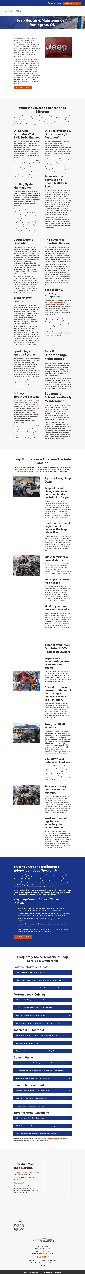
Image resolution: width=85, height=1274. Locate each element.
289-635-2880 (55, 3)
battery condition (33, 407)
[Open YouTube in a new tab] (47, 1257)
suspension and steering (57, 302)
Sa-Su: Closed (18, 1231)
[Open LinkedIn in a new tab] (43, 1257)
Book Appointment (23, 87)
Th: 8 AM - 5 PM (18, 1228)
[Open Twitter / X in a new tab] (45, 1257)
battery (47, 806)
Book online (19, 1183)
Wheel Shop (52, 1260)
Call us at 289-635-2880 (24, 1172)
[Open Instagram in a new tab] (40, 1257)
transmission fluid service (53, 200)
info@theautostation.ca (45, 1253)
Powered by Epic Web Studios (52, 1272)
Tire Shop (43, 1260)
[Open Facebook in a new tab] (38, 1257)
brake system (20, 313)
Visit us (17, 1177)
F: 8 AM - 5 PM (18, 1229)
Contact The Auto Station (50, 1138)
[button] (42, 972)
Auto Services (33, 1260)
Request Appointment (72, 3)
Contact (42, 1265)
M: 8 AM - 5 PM (18, 1224)
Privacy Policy (49, 1263)
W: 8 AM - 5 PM (18, 1227)
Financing (34, 1263)
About (41, 1263)
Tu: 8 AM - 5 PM (18, 1225)
